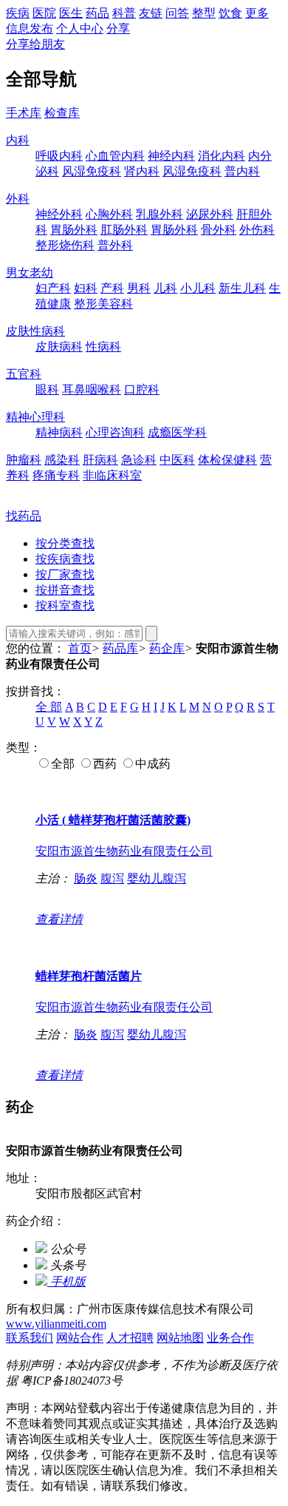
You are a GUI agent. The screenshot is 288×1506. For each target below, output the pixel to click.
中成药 (153, 763)
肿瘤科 (23, 459)
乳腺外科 (159, 214)
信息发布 (29, 28)
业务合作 (230, 1337)
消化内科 (221, 155)
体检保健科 (227, 459)
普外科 (115, 245)
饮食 (230, 13)
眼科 (47, 389)
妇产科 (53, 288)
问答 (177, 13)
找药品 (23, 516)
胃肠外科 (73, 229)
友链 (150, 13)
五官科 (23, 374)
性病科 (103, 346)
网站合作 (79, 1337)
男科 (139, 288)
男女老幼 (29, 272)
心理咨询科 (115, 432)
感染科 (62, 459)
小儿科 (198, 288)
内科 (18, 140)
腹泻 (112, 878)
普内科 (242, 171)
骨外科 (218, 229)
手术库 (23, 113)
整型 (204, 13)
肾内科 (142, 171)
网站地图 (180, 1337)
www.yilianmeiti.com (56, 1323)
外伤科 (257, 229)
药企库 (167, 648)
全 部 (48, 706)
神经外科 (59, 214)
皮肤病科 (59, 346)
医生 (71, 13)
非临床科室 (112, 475)
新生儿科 (242, 288)
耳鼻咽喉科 (91, 389)
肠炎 (85, 878)
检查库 (62, 113)
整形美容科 (103, 303)
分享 (118, 28)
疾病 (18, 13)
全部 (63, 763)
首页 (80, 648)
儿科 (165, 288)
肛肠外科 (124, 229)
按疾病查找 (65, 559)
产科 (112, 288)
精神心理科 (35, 417)
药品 (97, 13)
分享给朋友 (35, 44)
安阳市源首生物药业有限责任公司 (124, 851)
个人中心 (79, 28)
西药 (105, 763)
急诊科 (139, 459)
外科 (18, 198)
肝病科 (100, 459)
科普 (124, 13)
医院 (44, 13)
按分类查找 (65, 543)
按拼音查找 (65, 590)
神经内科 (171, 155)
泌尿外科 (209, 214)
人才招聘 (130, 1337)
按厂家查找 (65, 574)
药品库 (120, 648)
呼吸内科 (59, 155)
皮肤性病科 (35, 331)
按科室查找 (65, 605)
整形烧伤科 (65, 245)
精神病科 (59, 432)
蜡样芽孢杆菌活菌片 (88, 976)
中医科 (177, 459)
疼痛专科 (56, 475)
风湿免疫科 (91, 171)
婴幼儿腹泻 (156, 878)
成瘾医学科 (177, 432)
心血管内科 (115, 155)
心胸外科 (109, 214)
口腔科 (142, 389)
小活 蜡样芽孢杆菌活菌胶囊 (113, 820)
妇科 (85, 288)
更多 (257, 13)
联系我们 (29, 1337)
